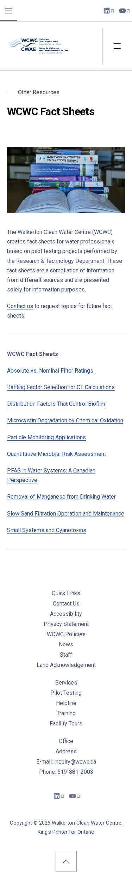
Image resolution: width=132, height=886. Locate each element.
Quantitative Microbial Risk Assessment (56, 454)
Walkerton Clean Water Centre (86, 823)
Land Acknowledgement (66, 665)
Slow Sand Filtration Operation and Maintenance (65, 513)
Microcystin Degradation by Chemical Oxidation (65, 420)
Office (66, 741)
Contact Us (66, 603)
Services (66, 682)
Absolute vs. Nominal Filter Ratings (50, 370)
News (66, 644)
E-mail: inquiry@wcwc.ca (66, 761)
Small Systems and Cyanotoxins (46, 530)
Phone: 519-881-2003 (66, 772)
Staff (66, 654)
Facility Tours (66, 723)
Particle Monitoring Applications (46, 437)
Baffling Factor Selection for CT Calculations (61, 387)
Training (66, 713)
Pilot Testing (66, 692)
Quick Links (66, 593)
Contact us (20, 306)
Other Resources (38, 92)
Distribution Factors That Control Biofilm (56, 403)
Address (66, 751)
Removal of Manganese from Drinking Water (61, 496)
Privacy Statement (66, 624)
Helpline (66, 703)
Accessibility (66, 613)
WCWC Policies (66, 634)
